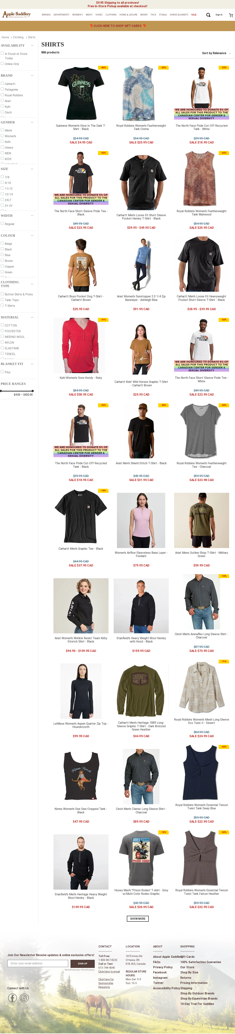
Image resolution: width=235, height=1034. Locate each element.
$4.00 (17, 394)
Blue (7, 255)
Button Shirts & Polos (19, 294)
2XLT (8, 200)
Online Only (12, 64)
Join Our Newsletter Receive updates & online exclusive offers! (50, 955)
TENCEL (10, 354)
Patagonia (11, 89)
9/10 (8, 183)
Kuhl (7, 106)
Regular (10, 224)
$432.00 (27, 394)
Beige (8, 243)
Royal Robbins (14, 95)
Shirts (31, 37)
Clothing (18, 37)
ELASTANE (12, 348)
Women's (10, 136)
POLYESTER (13, 331)
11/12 (9, 188)
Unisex (9, 147)
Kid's (8, 142)
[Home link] (5, 37)
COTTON (11, 325)
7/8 (7, 177)
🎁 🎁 (117, 26)
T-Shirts (10, 306)
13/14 (9, 194)
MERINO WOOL (15, 337)
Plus (7, 372)
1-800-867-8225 (107, 959)
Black (8, 249)
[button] (18, 46)
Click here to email (109, 971)
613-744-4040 (106, 967)
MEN (8, 153)
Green (8, 272)
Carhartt (10, 84)
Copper (9, 266)
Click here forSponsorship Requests (106, 983)
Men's (8, 130)
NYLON (9, 342)
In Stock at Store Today (16, 56)
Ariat (8, 101)
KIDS (8, 159)
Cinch (8, 112)
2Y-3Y (8, 206)
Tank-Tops (12, 300)
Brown (9, 261)
